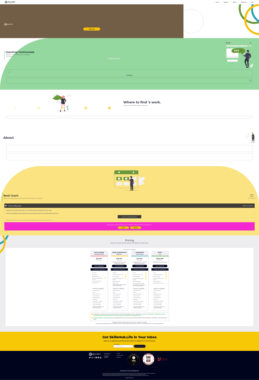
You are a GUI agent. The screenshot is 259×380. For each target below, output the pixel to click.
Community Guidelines (106, 357)
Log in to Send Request (129, 217)
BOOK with (92, 29)
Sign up (136, 227)
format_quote (9, 72)
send (6, 205)
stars (15, 108)
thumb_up (92, 314)
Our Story (118, 353)
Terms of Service (107, 353)
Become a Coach (120, 355)
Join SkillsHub (99, 266)
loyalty (105, 278)
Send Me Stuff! (140, 346)
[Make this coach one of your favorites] (251, 195)
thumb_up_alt (125, 274)
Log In (123, 227)
